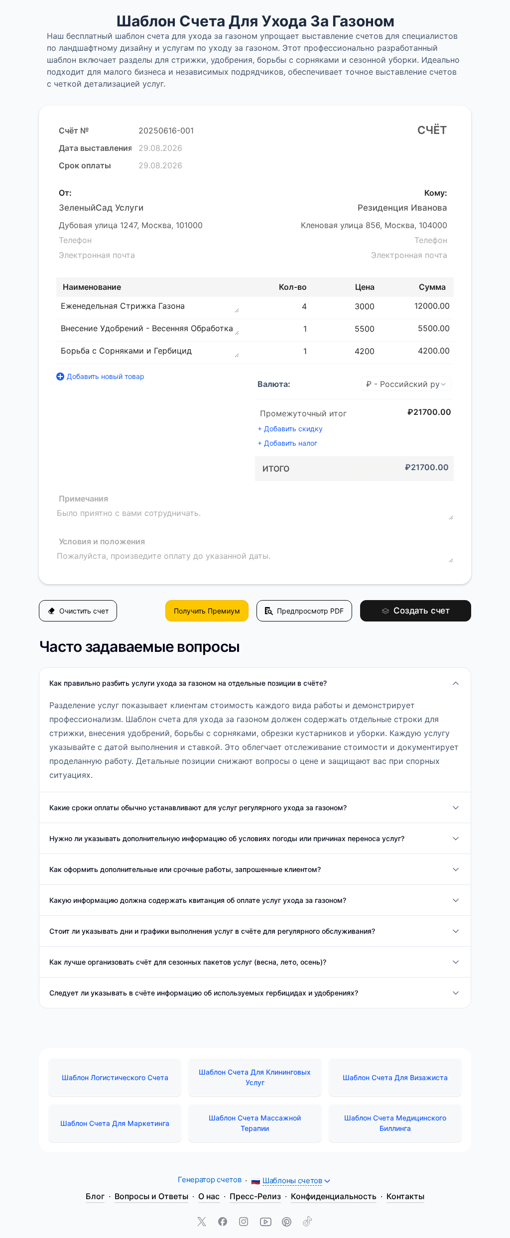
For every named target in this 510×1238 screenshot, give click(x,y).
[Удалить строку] (455, 306)
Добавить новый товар (105, 376)
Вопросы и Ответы (151, 1196)
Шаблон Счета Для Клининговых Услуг (255, 1077)
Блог (95, 1196)
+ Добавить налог (287, 443)
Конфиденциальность (334, 1196)
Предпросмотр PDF (310, 611)
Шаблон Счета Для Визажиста (395, 1077)
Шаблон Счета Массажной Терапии (255, 1123)
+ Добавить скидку (290, 428)
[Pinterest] (286, 1222)
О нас (209, 1196)
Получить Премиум (207, 611)
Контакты (405, 1196)
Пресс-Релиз (255, 1196)
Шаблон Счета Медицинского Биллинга (395, 1123)
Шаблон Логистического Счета (115, 1077)
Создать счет (421, 611)
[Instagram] (244, 1222)
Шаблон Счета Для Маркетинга (114, 1123)
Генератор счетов (209, 1179)
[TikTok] (307, 1222)
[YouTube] (265, 1222)
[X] (202, 1222)
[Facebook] (223, 1222)
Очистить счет (84, 611)
